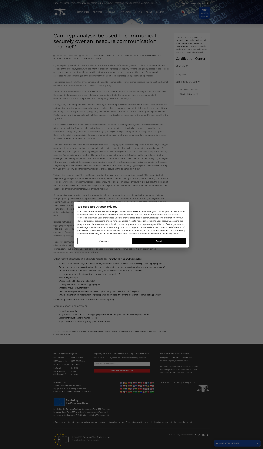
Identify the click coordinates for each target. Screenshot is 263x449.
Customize (104, 241)
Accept (159, 241)
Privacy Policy (171, 233)
